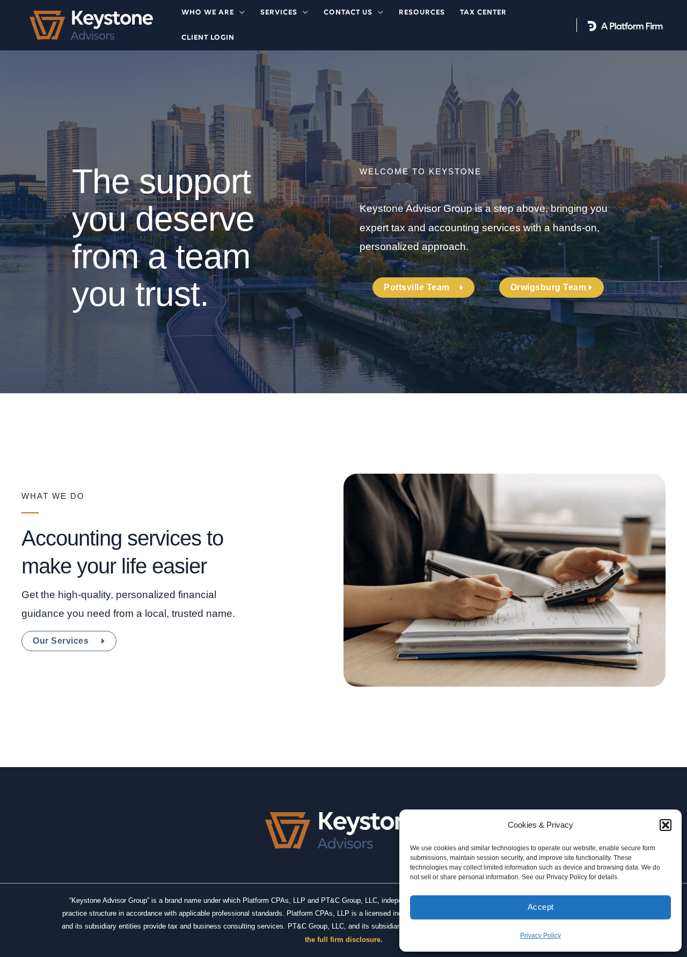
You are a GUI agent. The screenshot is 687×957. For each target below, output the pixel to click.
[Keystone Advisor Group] (91, 24)
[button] (665, 825)
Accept (541, 906)
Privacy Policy (540, 935)
